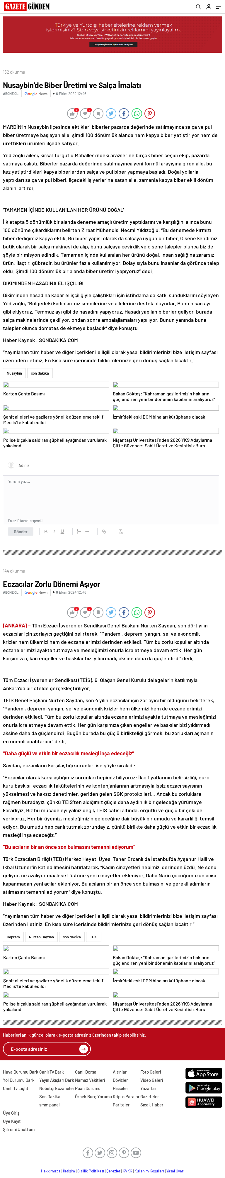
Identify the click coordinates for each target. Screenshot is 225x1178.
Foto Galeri (150, 1071)
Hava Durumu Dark (20, 1071)
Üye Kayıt (12, 1121)
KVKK (127, 1171)
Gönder (21, 531)
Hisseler (120, 1088)
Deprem (13, 937)
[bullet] (87, 531)
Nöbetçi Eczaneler (56, 1088)
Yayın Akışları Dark (56, 1080)
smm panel (49, 1104)
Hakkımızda (51, 1171)
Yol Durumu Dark (19, 1080)
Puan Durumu (87, 1088)
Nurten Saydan (41, 937)
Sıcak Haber (151, 1104)
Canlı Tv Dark (51, 1071)
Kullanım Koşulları (149, 1171)
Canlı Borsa (85, 1071)
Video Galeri (151, 1080)
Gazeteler (149, 1096)
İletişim (69, 1171)
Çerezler (113, 1171)
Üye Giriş (11, 1113)
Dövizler (120, 1080)
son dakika (40, 373)
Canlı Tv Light (15, 1088)
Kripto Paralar (126, 1096)
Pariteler (121, 1104)
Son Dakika (49, 1096)
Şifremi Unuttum (19, 1129)
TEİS (94, 937)
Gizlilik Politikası (90, 1171)
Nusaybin (14, 373)
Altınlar (120, 1071)
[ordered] (79, 531)
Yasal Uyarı (175, 1171)
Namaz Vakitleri (90, 1080)
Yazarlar (148, 1088)
